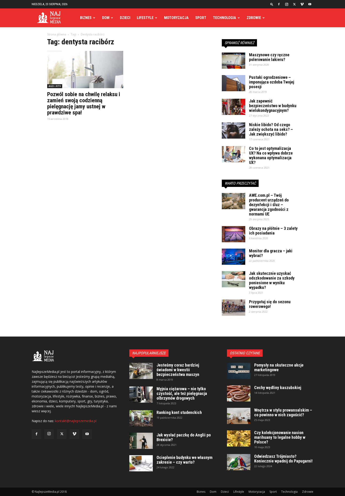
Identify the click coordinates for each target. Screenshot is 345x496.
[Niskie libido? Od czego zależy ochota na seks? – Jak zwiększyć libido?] (233, 130)
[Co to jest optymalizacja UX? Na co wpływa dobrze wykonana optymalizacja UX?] (233, 154)
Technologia (224, 17)
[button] (271, 4)
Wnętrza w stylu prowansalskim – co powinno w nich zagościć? (283, 412)
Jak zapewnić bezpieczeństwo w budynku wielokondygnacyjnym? (272, 105)
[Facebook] (278, 4)
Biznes (86, 17)
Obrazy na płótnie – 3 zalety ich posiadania (273, 230)
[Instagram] (286, 4)
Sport (200, 17)
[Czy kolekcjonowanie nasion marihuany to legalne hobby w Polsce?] (238, 438)
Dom (105, 17)
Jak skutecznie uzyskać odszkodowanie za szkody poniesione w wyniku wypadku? (272, 280)
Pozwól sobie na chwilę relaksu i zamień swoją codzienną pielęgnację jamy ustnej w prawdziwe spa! (83, 103)
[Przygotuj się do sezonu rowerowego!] (233, 307)
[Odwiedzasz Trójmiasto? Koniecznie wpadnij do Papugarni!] (238, 462)
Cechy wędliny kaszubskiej (277, 387)
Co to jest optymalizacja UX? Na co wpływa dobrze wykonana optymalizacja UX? (271, 155)
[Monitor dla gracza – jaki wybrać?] (233, 257)
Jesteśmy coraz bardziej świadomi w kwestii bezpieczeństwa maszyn (178, 370)
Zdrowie (254, 17)
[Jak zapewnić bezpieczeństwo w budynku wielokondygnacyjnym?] (233, 107)
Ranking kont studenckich (179, 412)
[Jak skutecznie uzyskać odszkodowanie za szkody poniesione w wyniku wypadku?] (233, 279)
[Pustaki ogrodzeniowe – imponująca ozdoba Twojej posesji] (233, 83)
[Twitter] (294, 4)
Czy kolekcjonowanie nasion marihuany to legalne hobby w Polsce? (279, 437)
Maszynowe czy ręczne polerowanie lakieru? (269, 57)
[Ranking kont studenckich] (141, 418)
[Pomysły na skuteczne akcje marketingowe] (238, 371)
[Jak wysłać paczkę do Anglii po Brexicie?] (141, 441)
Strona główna (56, 34)
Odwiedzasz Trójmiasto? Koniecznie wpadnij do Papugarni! (283, 458)
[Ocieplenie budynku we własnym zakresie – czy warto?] (141, 463)
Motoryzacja (176, 17)
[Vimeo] (302, 4)
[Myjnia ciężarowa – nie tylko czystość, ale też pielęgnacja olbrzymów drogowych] (141, 394)
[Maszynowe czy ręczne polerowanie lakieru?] (233, 61)
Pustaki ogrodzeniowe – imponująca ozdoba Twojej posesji (271, 82)
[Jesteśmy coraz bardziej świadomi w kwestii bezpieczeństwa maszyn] (141, 371)
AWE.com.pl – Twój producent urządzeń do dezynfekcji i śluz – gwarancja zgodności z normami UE (269, 204)
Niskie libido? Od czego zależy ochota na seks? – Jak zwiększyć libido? (271, 129)
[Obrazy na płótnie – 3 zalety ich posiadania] (233, 234)
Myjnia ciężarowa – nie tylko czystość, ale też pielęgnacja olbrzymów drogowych (182, 393)
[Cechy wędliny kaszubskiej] (238, 393)
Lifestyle (145, 17)
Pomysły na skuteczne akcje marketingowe (278, 367)
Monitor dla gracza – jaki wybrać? (270, 253)
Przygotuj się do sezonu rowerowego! (270, 304)
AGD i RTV (55, 86)
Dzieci (125, 17)
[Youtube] (309, 4)
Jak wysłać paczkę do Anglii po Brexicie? (184, 437)
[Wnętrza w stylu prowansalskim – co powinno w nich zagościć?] (238, 416)
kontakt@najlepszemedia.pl (75, 421)
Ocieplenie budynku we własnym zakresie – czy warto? (184, 460)
